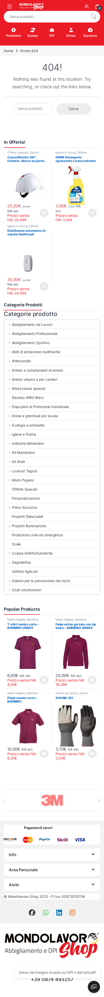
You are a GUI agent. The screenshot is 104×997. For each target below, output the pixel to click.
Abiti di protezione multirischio (36, 352)
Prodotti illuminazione (29, 526)
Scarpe (32, 35)
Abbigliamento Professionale (35, 333)
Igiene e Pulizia (66, 152)
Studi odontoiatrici (26, 590)
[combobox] (45, 17)
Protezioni (13, 35)
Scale (16, 544)
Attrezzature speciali (28, 388)
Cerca (93, 17)
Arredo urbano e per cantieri (34, 379)
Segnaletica (21, 562)
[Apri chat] (94, 987)
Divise (70, 35)
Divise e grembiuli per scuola (35, 416)
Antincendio (21, 361)
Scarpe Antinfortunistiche (32, 553)
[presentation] (99, 800)
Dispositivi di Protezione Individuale (40, 407)
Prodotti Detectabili (27, 516)
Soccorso (90, 35)
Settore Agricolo (25, 571)
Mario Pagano (23, 480)
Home (8, 51)
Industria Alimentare (28, 443)
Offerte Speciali (17, 152)
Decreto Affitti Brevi (27, 397)
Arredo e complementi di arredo (37, 370)
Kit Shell (18, 461)
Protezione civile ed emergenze (37, 535)
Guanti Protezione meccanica (72, 694)
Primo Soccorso (24, 507)
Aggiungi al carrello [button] (41, 213)
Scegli (43, 680)
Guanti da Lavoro (67, 693)
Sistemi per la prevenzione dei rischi (41, 581)
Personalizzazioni (26, 498)
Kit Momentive (23, 452)
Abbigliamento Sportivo (31, 343)
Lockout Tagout (24, 471)
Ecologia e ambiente (28, 425)
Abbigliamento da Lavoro (32, 324)
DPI (51, 35)
